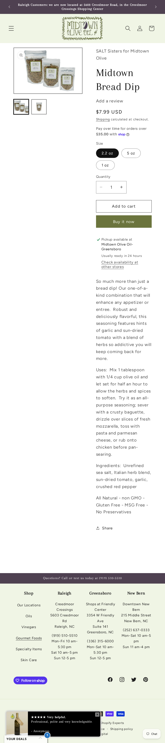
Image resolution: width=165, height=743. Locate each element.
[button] (11, 28)
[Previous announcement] (9, 7)
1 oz (105, 165)
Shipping (103, 119)
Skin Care (29, 660)
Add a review (109, 100)
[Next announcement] (155, 7)
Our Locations (29, 605)
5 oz (131, 153)
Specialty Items (29, 649)
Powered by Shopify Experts (103, 723)
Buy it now (124, 221)
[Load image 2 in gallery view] (39, 106)
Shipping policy (121, 729)
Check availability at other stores (119, 264)
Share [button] (107, 528)
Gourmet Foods (29, 638)
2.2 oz (107, 153)
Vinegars (28, 627)
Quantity (103, 177)
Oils (29, 616)
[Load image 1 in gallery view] (21, 106)
